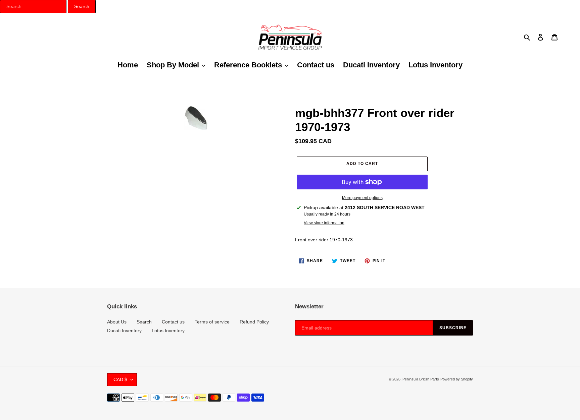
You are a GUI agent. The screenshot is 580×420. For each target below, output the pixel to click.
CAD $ (120, 379)
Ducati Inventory (124, 330)
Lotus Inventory (168, 330)
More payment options (362, 197)
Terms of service (212, 321)
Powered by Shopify (456, 379)
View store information (324, 223)
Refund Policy (254, 321)
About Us (117, 321)
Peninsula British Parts (420, 379)
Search (144, 321)
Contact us (173, 321)
